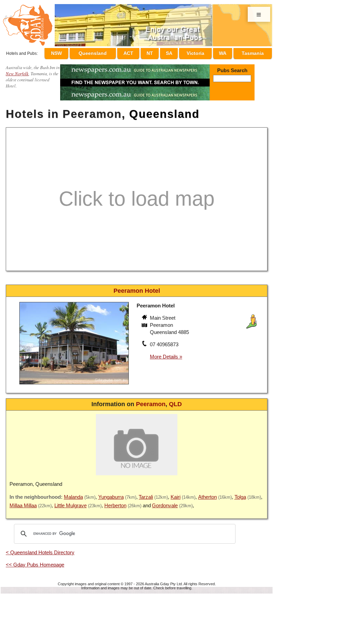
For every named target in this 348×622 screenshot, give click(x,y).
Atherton (207, 494)
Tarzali (146, 494)
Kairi (175, 494)
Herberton (115, 502)
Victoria (199, 52)
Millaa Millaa (23, 502)
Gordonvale (165, 502)
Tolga (240, 494)
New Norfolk (17, 70)
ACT (141, 52)
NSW (71, 52)
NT (159, 52)
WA (224, 52)
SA (175, 52)
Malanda (73, 494)
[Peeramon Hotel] (74, 382)
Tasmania (252, 52)
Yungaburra (111, 494)
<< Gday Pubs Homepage (35, 561)
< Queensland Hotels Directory (40, 549)
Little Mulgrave (70, 502)
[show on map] (145, 322)
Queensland (106, 52)
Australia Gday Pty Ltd (163, 581)
